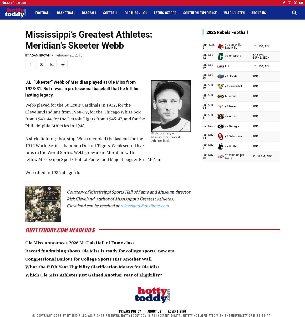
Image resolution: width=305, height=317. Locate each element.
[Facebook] (283, 3)
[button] (294, 12)
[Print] (63, 64)
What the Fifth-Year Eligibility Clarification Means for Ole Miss (92, 267)
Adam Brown (40, 55)
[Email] (52, 64)
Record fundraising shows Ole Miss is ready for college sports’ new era (100, 251)
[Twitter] (295, 3)
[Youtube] (301, 3)
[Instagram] (289, 3)
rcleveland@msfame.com (144, 206)
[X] (41, 64)
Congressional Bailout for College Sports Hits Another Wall (88, 259)
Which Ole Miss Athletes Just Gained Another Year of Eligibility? (93, 275)
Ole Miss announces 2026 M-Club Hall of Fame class (80, 242)
